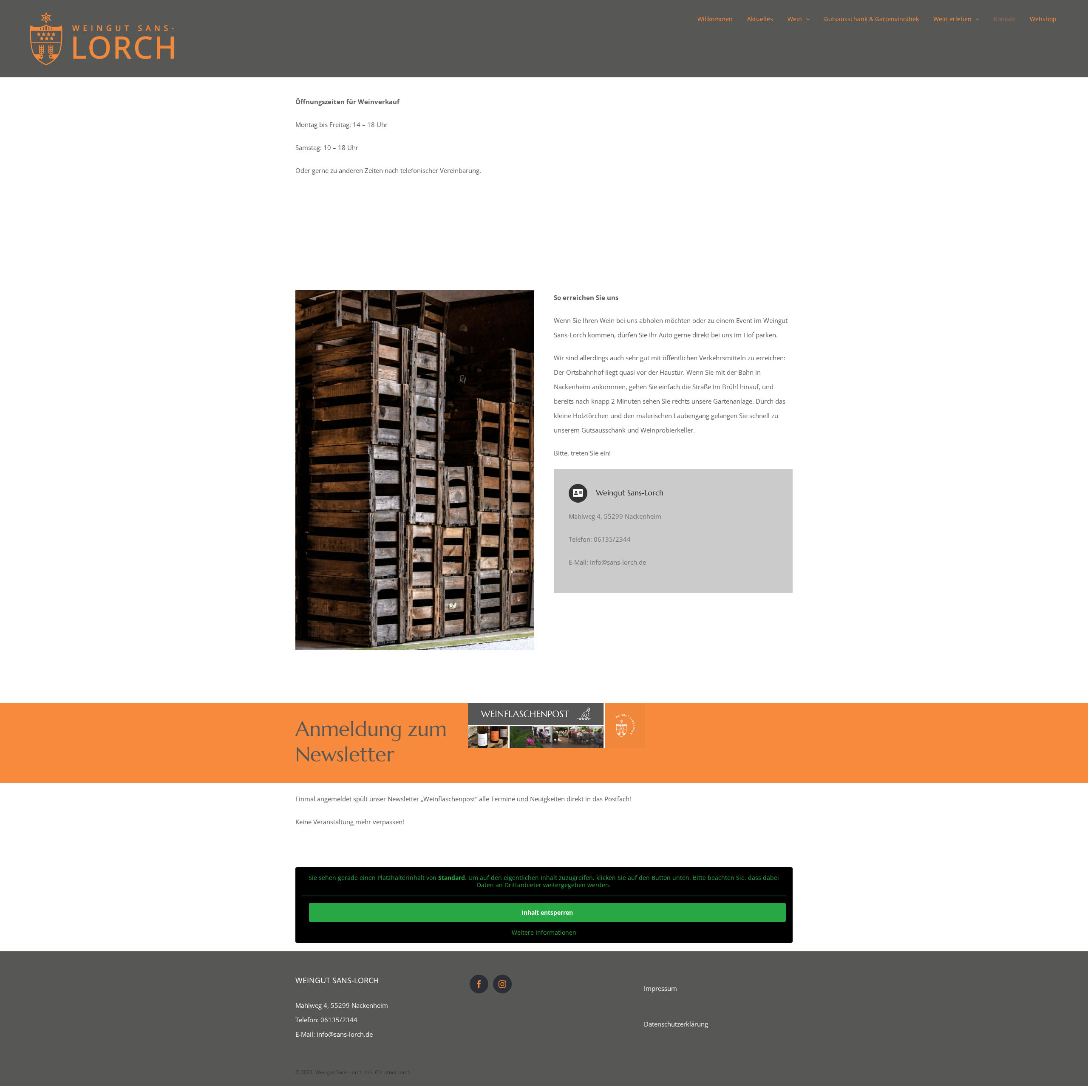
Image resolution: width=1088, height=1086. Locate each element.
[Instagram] (502, 984)
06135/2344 (338, 1019)
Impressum (660, 988)
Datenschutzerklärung (676, 1024)
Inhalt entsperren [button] (547, 912)
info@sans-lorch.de (345, 1034)
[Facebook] (479, 984)
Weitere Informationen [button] (544, 932)
